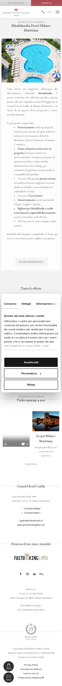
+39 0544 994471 (32, 512)
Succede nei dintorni (31, 669)
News (8, 680)
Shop (8, 669)
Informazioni (15, 3)
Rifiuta (31, 384)
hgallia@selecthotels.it (31, 520)
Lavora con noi (31, 673)
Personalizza (29, 373)
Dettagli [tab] (26, 303)
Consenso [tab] (10, 303)
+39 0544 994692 (32, 508)
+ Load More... (31, 464)
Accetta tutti (31, 362)
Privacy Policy (31, 664)
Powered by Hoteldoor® (31, 677)
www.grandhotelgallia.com (31, 524)
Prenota (47, 3)
